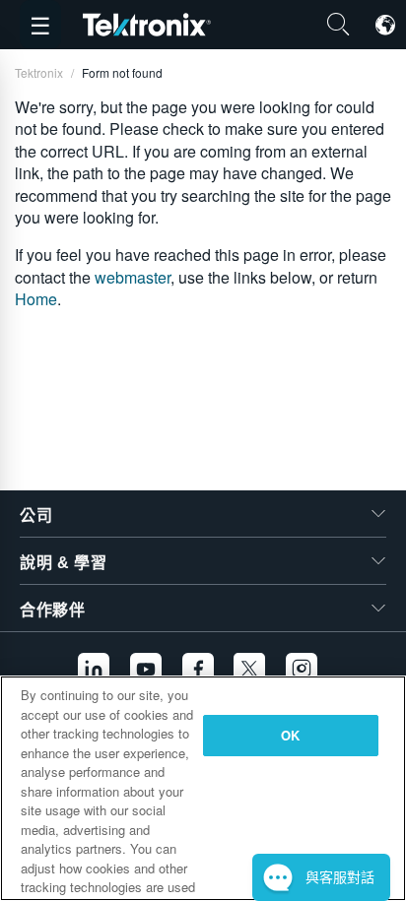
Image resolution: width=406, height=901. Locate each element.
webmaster (132, 277)
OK (290, 735)
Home (36, 299)
